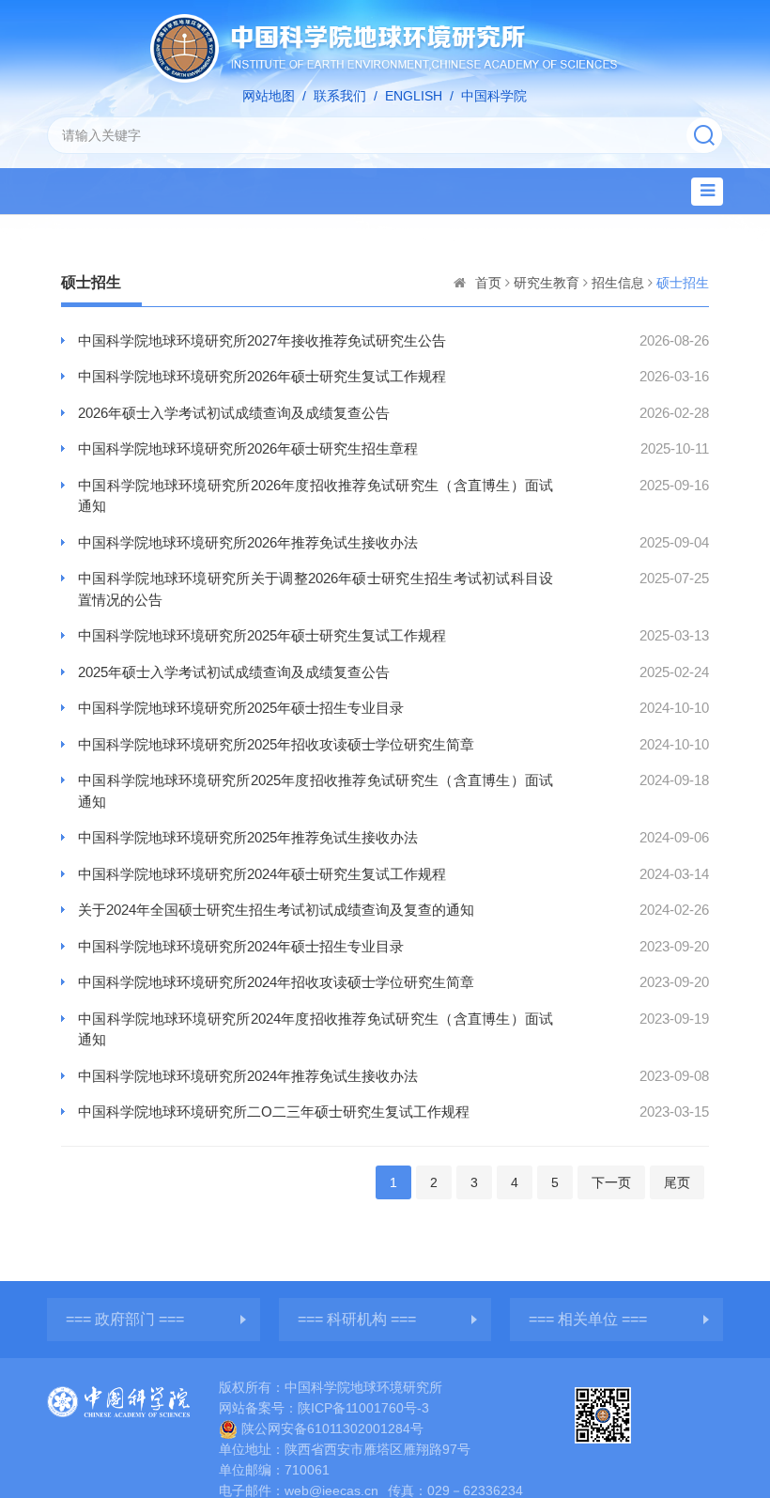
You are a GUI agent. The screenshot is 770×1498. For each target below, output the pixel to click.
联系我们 (340, 95)
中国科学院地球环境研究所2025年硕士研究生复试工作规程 (262, 635)
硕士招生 (682, 282)
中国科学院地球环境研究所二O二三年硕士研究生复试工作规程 (274, 1112)
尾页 (677, 1182)
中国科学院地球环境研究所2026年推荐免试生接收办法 (248, 542)
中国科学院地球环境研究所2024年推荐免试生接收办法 (248, 1076)
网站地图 (268, 95)
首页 (488, 282)
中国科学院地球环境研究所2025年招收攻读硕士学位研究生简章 (276, 744)
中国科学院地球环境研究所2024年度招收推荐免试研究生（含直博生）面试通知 (315, 1029)
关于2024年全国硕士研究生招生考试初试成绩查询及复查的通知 (276, 910)
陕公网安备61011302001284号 (332, 1428)
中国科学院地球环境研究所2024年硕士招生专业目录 (241, 946)
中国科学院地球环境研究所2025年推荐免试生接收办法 (248, 837)
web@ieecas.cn (331, 1490)
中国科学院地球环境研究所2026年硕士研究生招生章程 (248, 448)
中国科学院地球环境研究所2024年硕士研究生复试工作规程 (262, 874)
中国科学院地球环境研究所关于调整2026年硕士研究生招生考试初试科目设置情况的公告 (315, 589)
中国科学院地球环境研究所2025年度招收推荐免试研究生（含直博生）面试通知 (315, 791)
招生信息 (618, 282)
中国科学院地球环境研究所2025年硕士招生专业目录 (241, 708)
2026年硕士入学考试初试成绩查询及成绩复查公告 (234, 413)
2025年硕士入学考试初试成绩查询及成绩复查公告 (234, 672)
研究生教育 (546, 282)
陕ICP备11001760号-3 (363, 1407)
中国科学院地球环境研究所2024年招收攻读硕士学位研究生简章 (276, 982)
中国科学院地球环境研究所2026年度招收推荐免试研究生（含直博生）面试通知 (315, 496)
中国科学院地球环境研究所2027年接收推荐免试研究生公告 (262, 340)
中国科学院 (494, 95)
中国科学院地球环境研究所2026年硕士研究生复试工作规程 (262, 376)
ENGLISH (413, 95)
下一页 (611, 1182)
